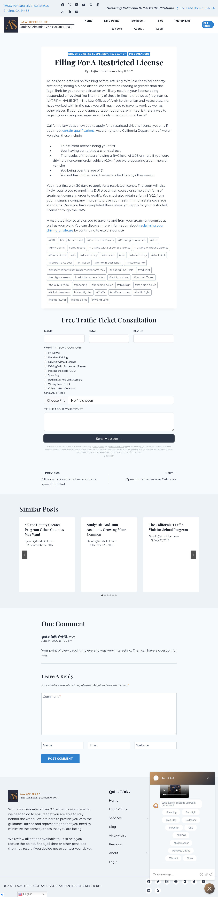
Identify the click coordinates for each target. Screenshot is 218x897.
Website (142, 745)
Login (160, 28)
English (27, 894)
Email (94, 745)
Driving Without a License (151, 247)
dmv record (77, 247)
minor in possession (108, 262)
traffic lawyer (57, 299)
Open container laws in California (151, 476)
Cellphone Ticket (71, 240)
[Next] (193, 555)
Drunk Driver (57, 255)
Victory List (182, 20)
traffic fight (142, 292)
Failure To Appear (60, 262)
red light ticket (119, 277)
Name (47, 745)
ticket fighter (83, 292)
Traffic (101, 292)
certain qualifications (78, 131)
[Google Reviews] (91, 5)
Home (88, 20)
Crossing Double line (132, 240)
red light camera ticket (90, 277)
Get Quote (207, 25)
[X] (70, 5)
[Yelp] (70, 12)
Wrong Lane (100, 299)
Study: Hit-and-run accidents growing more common (106, 529)
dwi (122, 255)
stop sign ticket (145, 285)
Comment (52, 697)
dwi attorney (138, 255)
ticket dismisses (59, 292)
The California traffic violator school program (168, 527)
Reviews (116, 28)
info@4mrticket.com (102, 71)
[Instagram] (77, 5)
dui (73, 255)
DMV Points (111, 20)
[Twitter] (158, 881)
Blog (161, 20)
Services (115, 818)
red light (144, 270)
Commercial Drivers (101, 240)
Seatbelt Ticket (143, 277)
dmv (154, 240)
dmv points (57, 247)
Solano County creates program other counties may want (44, 529)
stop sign (123, 285)
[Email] (77, 12)
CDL (52, 240)
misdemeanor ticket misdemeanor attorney (77, 270)
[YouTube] (84, 5)
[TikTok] (63, 12)
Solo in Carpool (59, 285)
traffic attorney (120, 292)
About (113, 853)
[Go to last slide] (24, 555)
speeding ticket (102, 285)
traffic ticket (79, 299)
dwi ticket (158, 255)
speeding (80, 285)
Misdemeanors (139, 54)
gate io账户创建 (54, 637)
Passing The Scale (121, 270)
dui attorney (89, 255)
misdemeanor (135, 262)
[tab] (102, 595)
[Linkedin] (98, 5)
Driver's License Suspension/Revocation (97, 54)
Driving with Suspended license (110, 247)
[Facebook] (63, 5)
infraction (83, 262)
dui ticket (108, 255)
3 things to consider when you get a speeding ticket (68, 478)
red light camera (60, 277)
